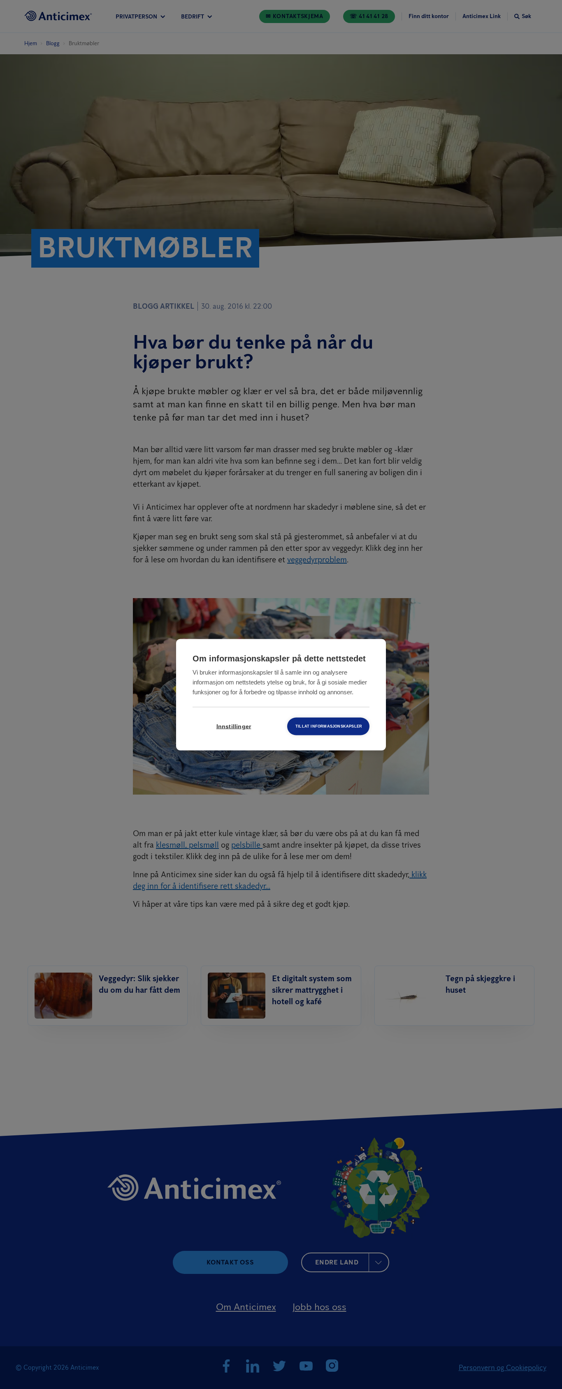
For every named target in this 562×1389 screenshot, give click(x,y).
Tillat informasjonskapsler (328, 726)
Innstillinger (233, 726)
